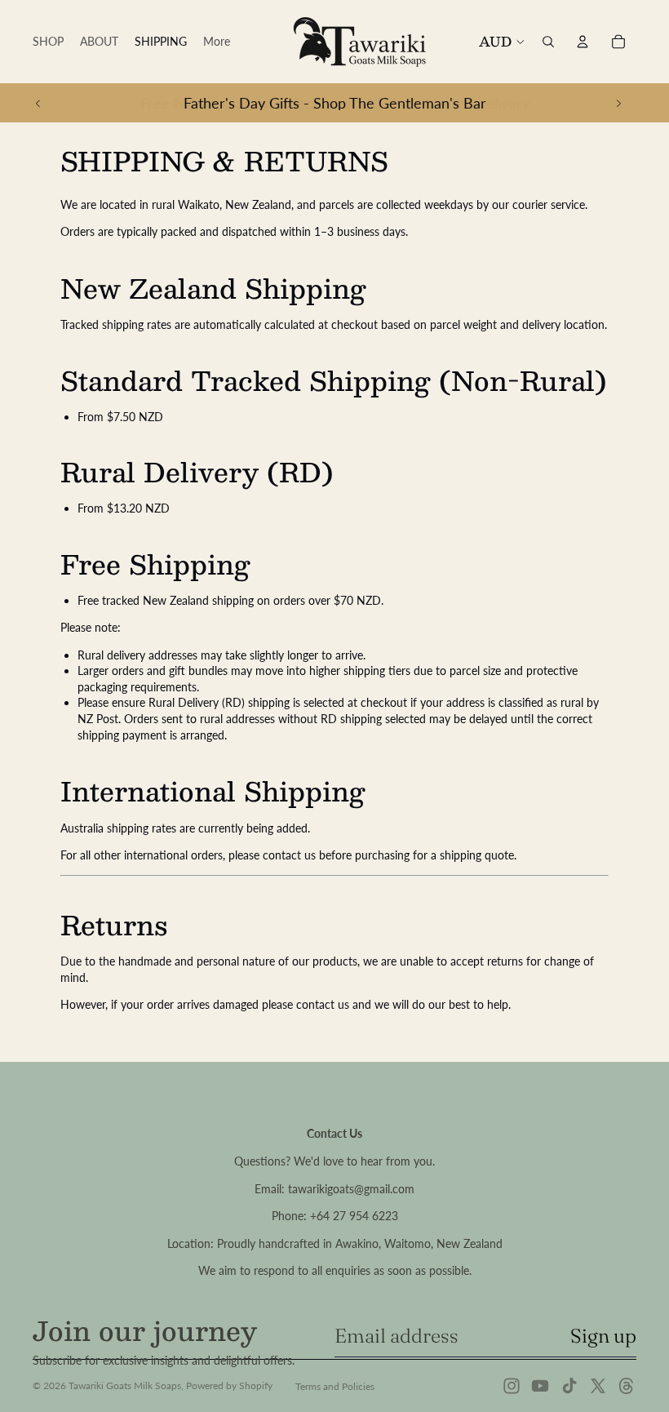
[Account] (582, 42)
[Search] (548, 42)
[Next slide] (618, 103)
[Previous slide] (38, 103)
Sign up (603, 1336)
